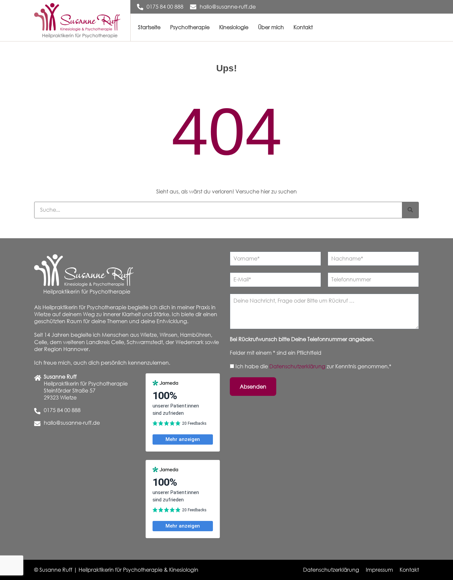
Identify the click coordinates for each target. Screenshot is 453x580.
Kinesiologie (233, 27)
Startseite (149, 27)
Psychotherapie (190, 27)
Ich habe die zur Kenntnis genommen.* (313, 366)
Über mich (271, 27)
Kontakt (303, 27)
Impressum (379, 569)
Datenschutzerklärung (298, 366)
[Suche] (410, 210)
